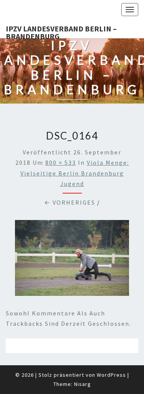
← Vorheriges (69, 202)
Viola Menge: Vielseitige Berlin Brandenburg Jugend (74, 173)
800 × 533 (60, 162)
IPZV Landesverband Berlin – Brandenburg (61, 31)
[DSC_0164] (72, 260)
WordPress (111, 374)
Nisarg (82, 384)
